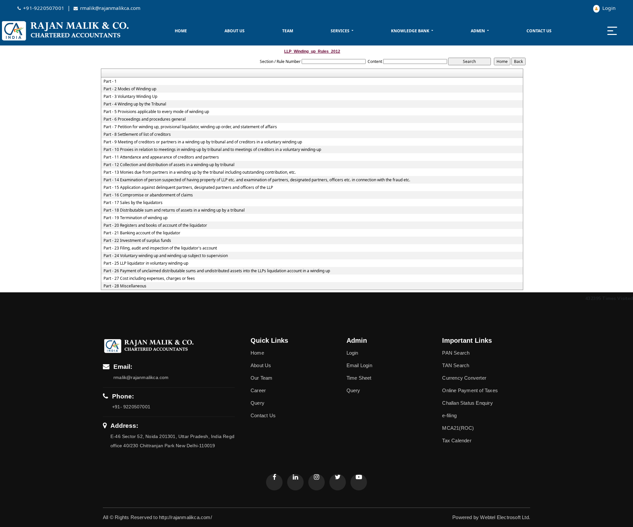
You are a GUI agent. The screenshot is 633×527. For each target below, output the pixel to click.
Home (181, 31)
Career (258, 390)
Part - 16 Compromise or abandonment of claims (148, 195)
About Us (235, 31)
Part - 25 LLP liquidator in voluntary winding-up (146, 263)
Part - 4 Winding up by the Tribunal (135, 104)
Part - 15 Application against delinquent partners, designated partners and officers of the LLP (188, 187)
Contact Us (539, 31)
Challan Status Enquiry (467, 403)
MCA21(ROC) (458, 428)
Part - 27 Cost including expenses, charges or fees (149, 278)
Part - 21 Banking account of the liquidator (142, 233)
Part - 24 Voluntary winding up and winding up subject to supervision (166, 255)
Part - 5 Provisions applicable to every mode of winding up (156, 111)
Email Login (359, 365)
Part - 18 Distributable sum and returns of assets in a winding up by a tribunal (174, 210)
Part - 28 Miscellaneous (125, 286)
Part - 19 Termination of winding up (135, 217)
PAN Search (455, 353)
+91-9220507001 (44, 8)
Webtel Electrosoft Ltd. (505, 517)
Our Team (262, 378)
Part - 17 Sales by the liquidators (133, 202)
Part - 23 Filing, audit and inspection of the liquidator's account (160, 248)
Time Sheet (359, 378)
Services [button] (340, 31)
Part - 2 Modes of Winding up (130, 89)
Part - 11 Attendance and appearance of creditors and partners (161, 157)
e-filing (449, 415)
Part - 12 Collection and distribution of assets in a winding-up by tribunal (169, 164)
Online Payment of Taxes (470, 390)
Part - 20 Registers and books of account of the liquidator (155, 225)
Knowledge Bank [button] (410, 31)
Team (287, 31)
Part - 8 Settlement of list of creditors (137, 134)
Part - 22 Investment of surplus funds (137, 240)
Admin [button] (478, 31)
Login (608, 8)
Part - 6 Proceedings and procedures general (145, 119)
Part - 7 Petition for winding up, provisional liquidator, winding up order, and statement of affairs (190, 127)
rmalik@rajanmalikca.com (110, 8)
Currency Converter (464, 378)
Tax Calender (456, 440)
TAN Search (455, 365)
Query (257, 403)
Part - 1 (110, 81)
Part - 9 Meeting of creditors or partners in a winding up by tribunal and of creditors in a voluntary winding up (203, 142)
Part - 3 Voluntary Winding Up (130, 96)
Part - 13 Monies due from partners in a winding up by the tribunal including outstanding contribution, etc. (200, 172)
